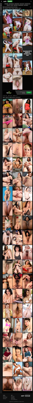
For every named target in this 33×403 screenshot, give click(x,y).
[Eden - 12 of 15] (27, 67)
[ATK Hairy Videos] (1, 5)
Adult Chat (8, 5)
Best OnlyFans (26, 5)
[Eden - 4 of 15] (27, 24)
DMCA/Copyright (13, 398)
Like (4, 97)
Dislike (8, 97)
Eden (3, 8)
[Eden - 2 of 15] (17, 13)
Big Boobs (6, 8)
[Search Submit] (31, 1)
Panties (20, 8)
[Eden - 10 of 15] (17, 60)
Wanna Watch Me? (20, 5)
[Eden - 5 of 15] (8, 31)
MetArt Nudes (15, 5)
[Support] (1, 13)
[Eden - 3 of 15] (17, 24)
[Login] (1, 11)
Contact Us (4, 396)
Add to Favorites (13, 97)
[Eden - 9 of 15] (8, 46)
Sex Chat (12, 5)
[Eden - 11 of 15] (8, 60)
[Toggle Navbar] (1, 1)
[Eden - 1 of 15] (8, 16)
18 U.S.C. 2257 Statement (14, 399)
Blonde (10, 8)
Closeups (13, 8)
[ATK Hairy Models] (1, 6)
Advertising (4, 398)
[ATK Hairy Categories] (1, 9)
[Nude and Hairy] (7, 1)
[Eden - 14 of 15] (8, 75)
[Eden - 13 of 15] (17, 71)
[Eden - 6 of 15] (17, 35)
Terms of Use (12, 396)
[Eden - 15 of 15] (17, 82)
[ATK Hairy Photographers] (1, 8)
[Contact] (1, 15)
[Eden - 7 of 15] (27, 38)
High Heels (16, 8)
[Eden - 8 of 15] (17, 46)
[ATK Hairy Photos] (1, 4)
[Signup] (1, 12)
